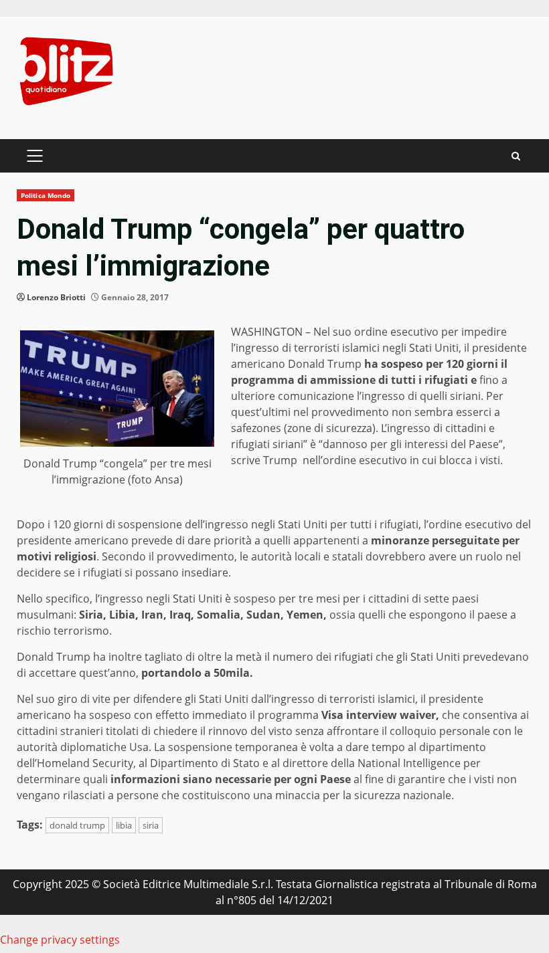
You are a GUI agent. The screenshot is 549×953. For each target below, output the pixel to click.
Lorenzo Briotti (56, 297)
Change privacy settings (60, 939)
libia (124, 825)
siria (151, 825)
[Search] (516, 156)
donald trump (77, 825)
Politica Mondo (45, 195)
